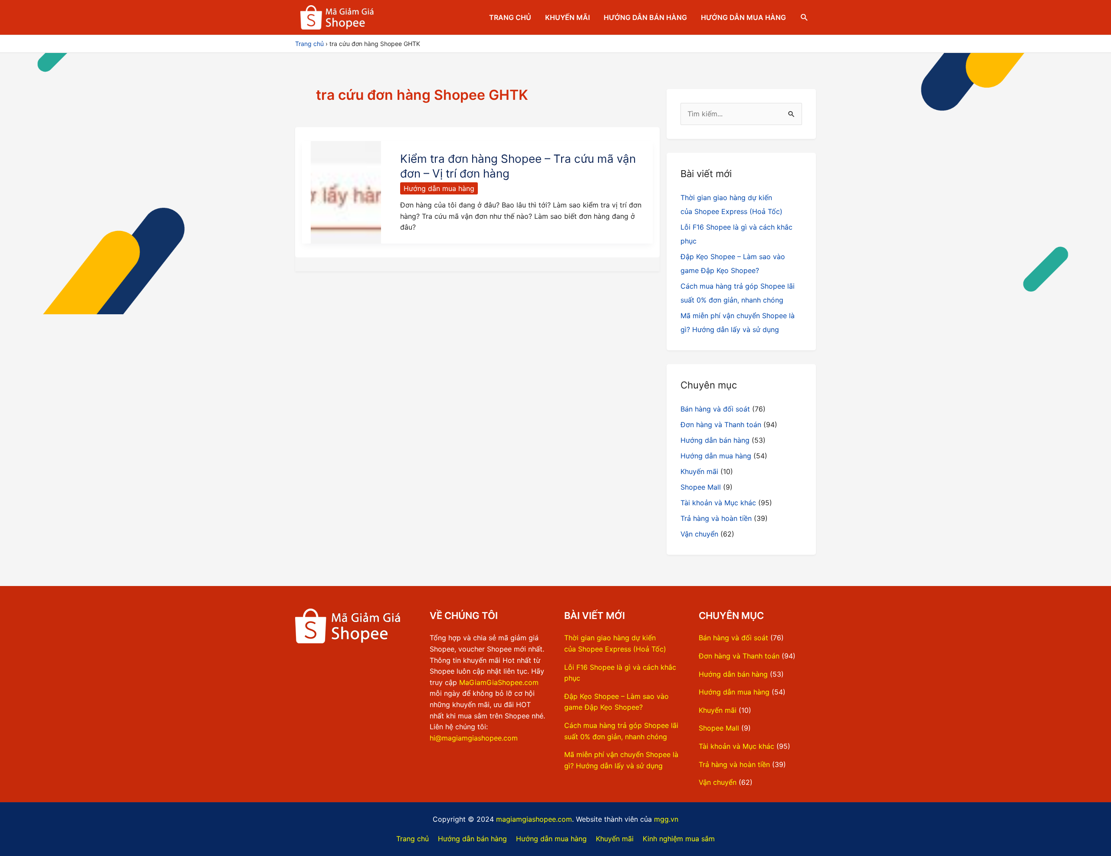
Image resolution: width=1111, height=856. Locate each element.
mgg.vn (666, 819)
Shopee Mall (700, 487)
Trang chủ (510, 17)
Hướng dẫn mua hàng (743, 17)
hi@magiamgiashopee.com (474, 738)
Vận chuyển (699, 534)
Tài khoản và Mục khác (718, 502)
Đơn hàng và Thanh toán (720, 424)
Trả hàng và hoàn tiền (716, 518)
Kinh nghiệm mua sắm (679, 838)
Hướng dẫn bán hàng (645, 17)
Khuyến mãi (567, 17)
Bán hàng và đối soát (715, 409)
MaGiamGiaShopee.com (499, 682)
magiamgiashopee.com (534, 819)
